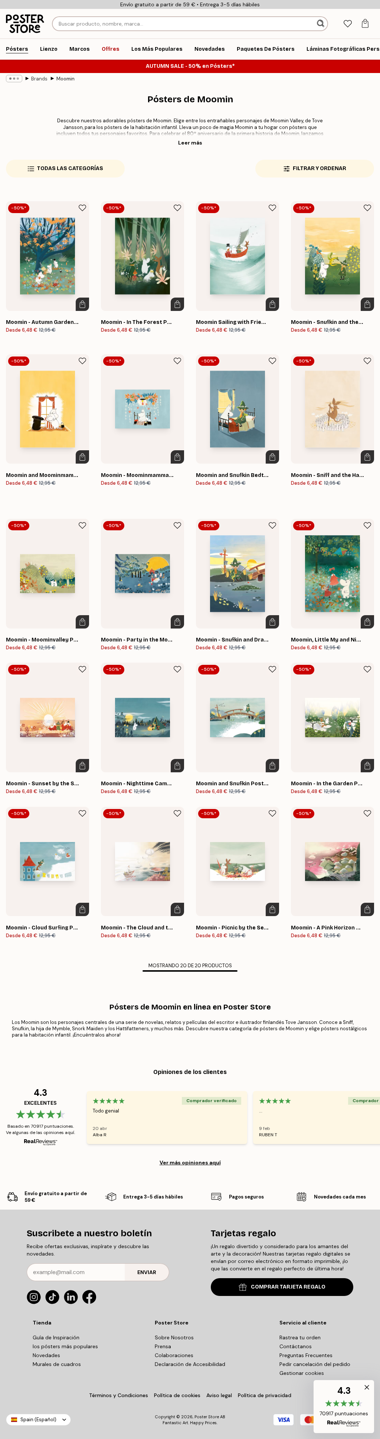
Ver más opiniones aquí (190, 1162)
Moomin (65, 79)
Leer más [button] (190, 142)
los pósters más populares (65, 1346)
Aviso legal (219, 1395)
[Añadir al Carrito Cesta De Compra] (82, 304)
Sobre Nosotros (174, 1337)
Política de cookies (177, 1395)
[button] (344, 1406)
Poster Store (206, 1416)
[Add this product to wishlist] (82, 208)
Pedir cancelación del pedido (314, 1364)
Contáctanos (295, 1346)
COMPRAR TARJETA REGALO (288, 1287)
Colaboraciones (174, 1355)
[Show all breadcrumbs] (14, 78)
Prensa (163, 1346)
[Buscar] (321, 23)
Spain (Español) (38, 1419)
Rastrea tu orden (300, 1337)
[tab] (347, 24)
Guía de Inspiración (56, 1337)
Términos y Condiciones (118, 1395)
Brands (39, 79)
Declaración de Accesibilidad (190, 1364)
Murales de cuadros (57, 1364)
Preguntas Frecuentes (305, 1355)
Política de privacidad (264, 1395)
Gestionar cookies (301, 1373)
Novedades (46, 1355)
